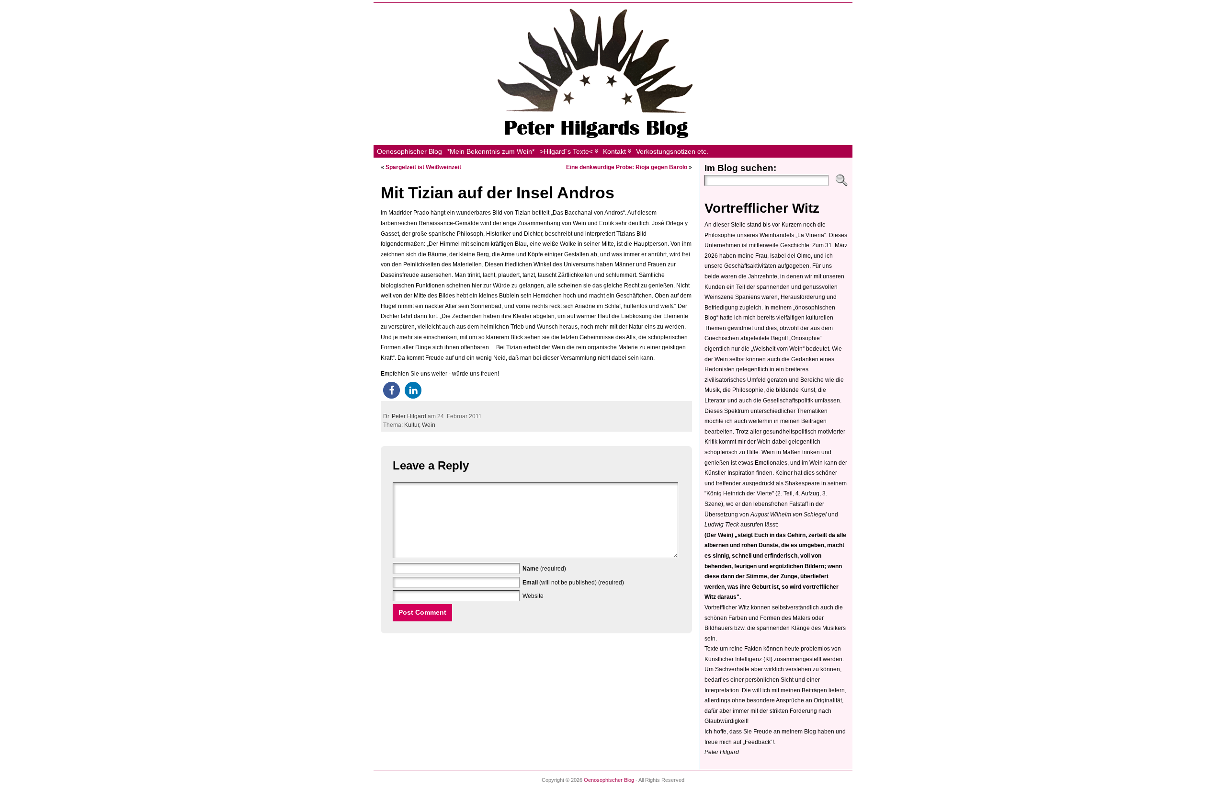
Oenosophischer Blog (609, 780)
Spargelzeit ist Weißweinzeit (423, 167)
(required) (544, 568)
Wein (428, 425)
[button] (391, 390)
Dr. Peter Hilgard (404, 416)
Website (533, 596)
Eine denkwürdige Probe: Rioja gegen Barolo (626, 167)
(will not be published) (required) (573, 582)
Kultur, (413, 425)
